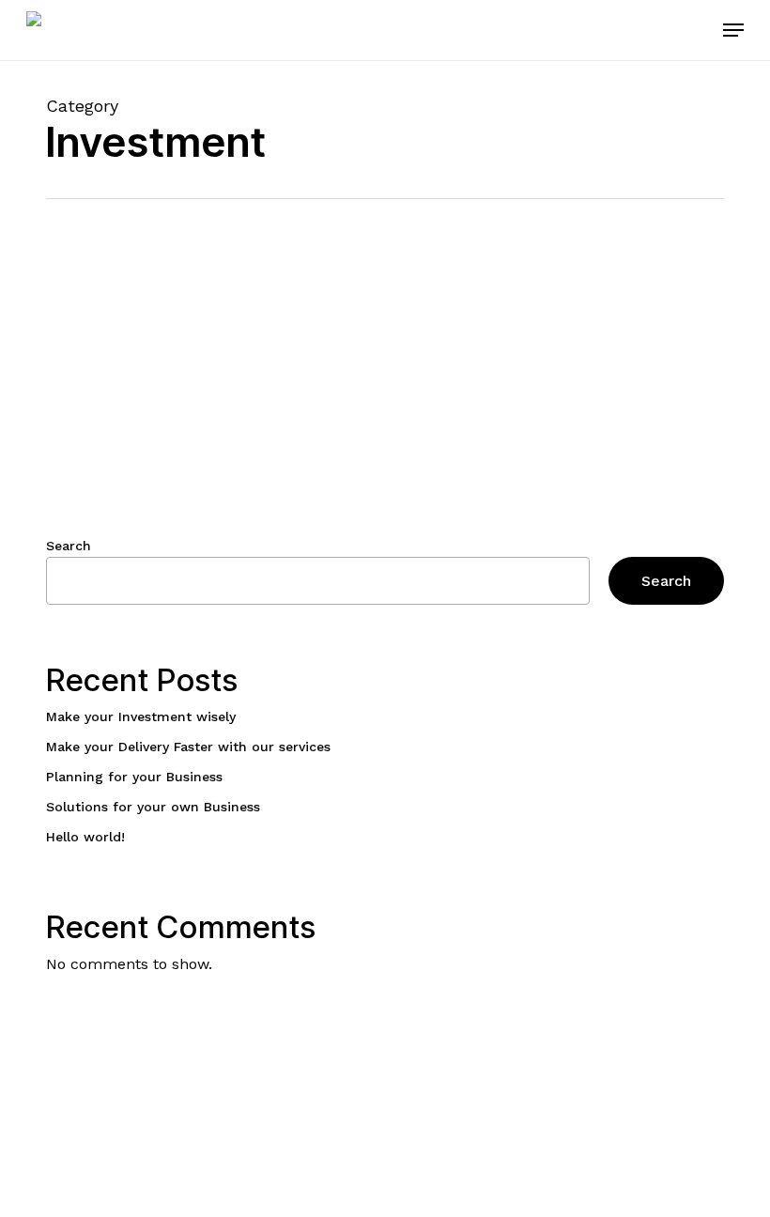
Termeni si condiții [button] (686, 1107)
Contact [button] (708, 1128)
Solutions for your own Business (153, 806)
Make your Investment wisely (141, 716)
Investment (347, 368)
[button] (733, 30)
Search (68, 545)
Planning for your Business (134, 776)
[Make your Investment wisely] (158, 442)
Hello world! (85, 836)
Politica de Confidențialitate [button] (668, 1085)
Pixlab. (137, 1184)
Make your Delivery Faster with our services (188, 746)
